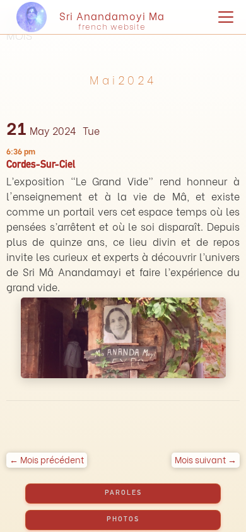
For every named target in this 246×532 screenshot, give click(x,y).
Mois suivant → (206, 459)
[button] (223, 17)
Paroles (123, 493)
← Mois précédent (46, 459)
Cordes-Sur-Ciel (40, 166)
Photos (123, 519)
